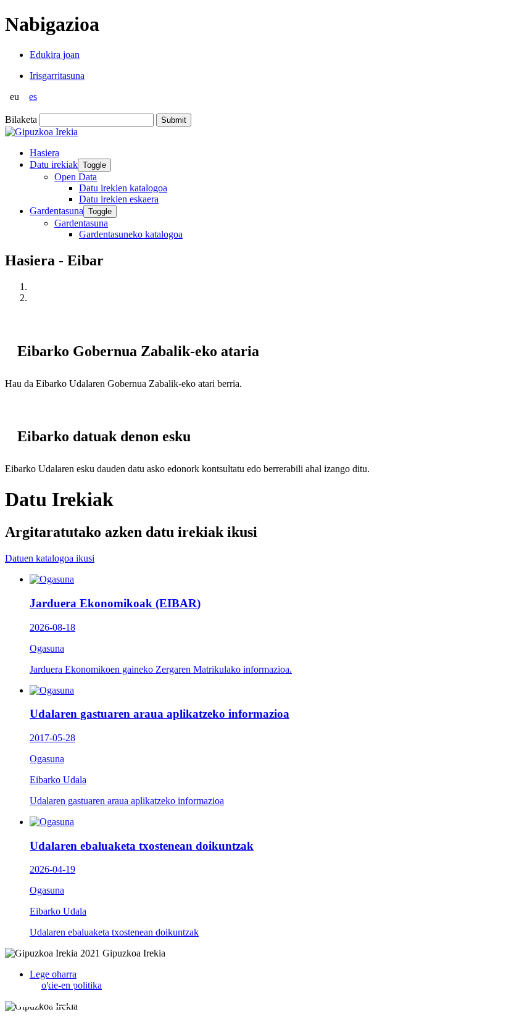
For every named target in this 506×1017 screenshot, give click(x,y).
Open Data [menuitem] (75, 177)
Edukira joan (55, 54)
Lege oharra (53, 974)
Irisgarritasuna (57, 75)
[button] (27, 993)
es (33, 96)
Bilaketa (21, 119)
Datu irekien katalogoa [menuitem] (123, 188)
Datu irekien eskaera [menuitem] (119, 199)
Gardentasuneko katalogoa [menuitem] (131, 234)
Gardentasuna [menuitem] (81, 223)
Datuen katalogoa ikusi (49, 558)
